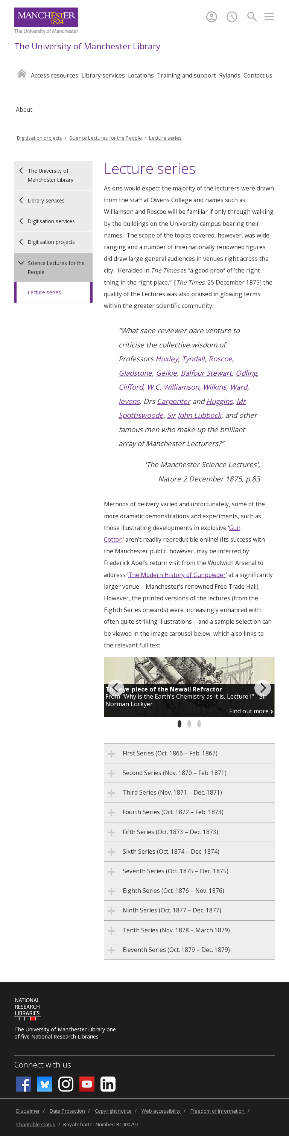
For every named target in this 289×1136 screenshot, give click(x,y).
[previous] (116, 688)
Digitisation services (51, 221)
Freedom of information (217, 1110)
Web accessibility (161, 1110)
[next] (262, 688)
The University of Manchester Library (87, 46)
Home (21, 73)
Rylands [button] (229, 75)
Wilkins (214, 386)
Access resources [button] (54, 75)
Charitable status (35, 1124)
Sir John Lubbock (194, 415)
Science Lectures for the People (105, 137)
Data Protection (67, 1110)
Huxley (166, 358)
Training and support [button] (186, 75)
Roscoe (220, 358)
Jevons (129, 401)
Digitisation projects (39, 137)
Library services (46, 200)
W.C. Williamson (173, 386)
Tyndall (193, 358)
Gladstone (135, 373)
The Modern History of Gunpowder (177, 575)
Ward (238, 386)
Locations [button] (141, 75)
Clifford (131, 386)
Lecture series (165, 137)
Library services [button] (103, 75)
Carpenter (173, 401)
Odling (246, 373)
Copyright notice (113, 1110)
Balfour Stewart (206, 373)
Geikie (166, 373)
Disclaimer (28, 1110)
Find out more (249, 711)
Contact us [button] (257, 75)
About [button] (24, 109)
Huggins (219, 401)
